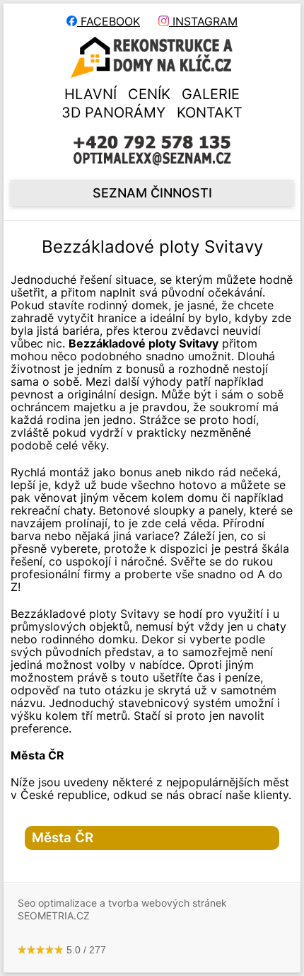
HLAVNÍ (90, 94)
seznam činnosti (152, 192)
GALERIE (211, 94)
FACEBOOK (108, 21)
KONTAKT (209, 112)
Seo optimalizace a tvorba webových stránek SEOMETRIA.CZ (122, 909)
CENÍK (149, 94)
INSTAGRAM (203, 21)
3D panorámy (113, 112)
